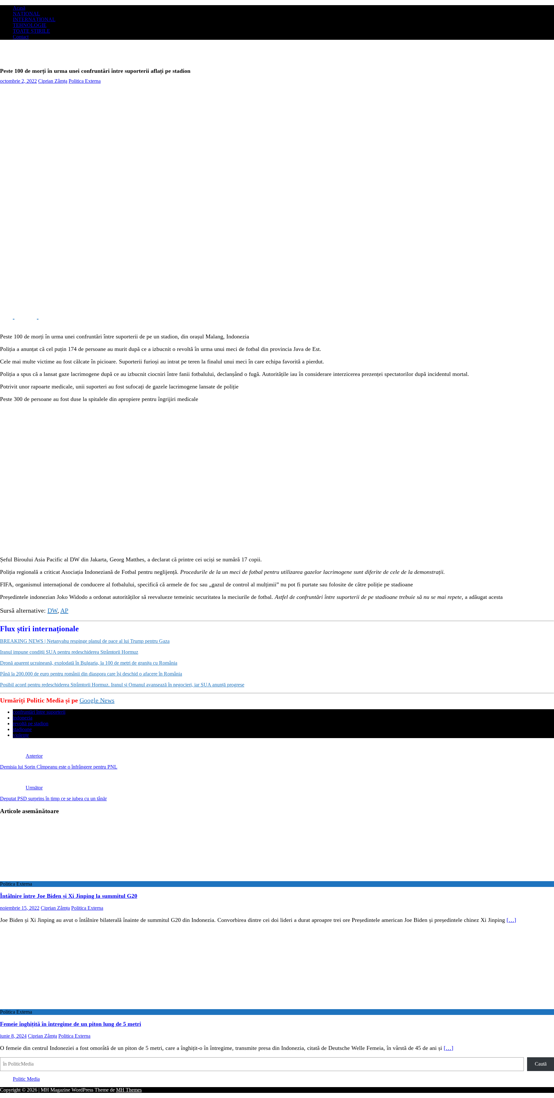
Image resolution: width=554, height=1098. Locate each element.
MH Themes (129, 1090)
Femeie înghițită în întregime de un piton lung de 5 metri (70, 1024)
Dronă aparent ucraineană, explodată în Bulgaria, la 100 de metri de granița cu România (88, 663)
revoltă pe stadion (30, 723)
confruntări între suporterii (39, 712)
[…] (511, 920)
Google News (97, 700)
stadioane (22, 729)
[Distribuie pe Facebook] (7, 316)
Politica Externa (85, 81)
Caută (541, 1064)
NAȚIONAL (26, 13)
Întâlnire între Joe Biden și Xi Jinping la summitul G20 (68, 896)
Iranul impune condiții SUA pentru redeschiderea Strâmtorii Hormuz (69, 652)
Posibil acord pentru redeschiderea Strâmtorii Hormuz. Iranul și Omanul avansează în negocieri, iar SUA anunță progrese (122, 684)
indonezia (22, 717)
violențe (21, 735)
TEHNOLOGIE (29, 25)
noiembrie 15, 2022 (19, 908)
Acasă (19, 8)
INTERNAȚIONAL (34, 19)
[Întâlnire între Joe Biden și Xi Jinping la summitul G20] (52, 878)
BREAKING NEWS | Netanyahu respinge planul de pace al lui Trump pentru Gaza (85, 641)
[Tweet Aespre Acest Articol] (31, 316)
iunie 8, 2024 (13, 1036)
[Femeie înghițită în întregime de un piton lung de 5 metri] (52, 1006)
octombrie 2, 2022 (18, 81)
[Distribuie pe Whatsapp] (54, 316)
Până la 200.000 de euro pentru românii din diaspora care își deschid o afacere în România (91, 674)
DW (52, 610)
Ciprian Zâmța (52, 81)
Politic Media (26, 1079)
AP (64, 610)
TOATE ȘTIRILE (31, 31)
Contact (21, 36)
